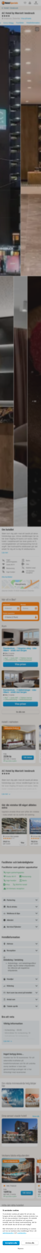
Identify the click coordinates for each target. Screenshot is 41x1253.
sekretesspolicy (8, 1233)
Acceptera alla (11, 1243)
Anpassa (20, 1249)
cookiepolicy (21, 1233)
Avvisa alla (29, 1243)
